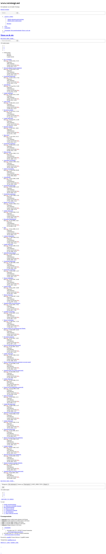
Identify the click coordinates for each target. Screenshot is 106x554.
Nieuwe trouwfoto (8, 294)
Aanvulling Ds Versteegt (10, 252)
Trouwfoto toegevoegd (9, 429)
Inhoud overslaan (5, 9)
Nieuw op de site (7, 35)
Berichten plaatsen (8, 126)
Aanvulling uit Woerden (10, 160)
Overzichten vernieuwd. (10, 194)
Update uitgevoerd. (8, 118)
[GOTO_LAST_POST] (19, 65)
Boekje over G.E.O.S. (9, 202)
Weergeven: (5, 484)
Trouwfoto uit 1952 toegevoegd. (12, 412)
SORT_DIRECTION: (37, 484)
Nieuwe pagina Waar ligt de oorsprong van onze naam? (17, 362)
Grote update (7, 101)
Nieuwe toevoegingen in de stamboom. (13, 437)
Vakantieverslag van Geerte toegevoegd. (13, 370)
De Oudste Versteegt (9, 337)
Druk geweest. (7, 152)
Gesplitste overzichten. (9, 311)
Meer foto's (6, 135)
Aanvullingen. (7, 177)
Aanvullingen (7, 84)
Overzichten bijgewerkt (9, 76)
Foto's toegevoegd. (8, 395)
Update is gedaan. (8, 446)
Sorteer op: (20, 484)
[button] (4, 50)
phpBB (8, 537)
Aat (7, 61)
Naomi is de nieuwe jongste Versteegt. (13, 463)
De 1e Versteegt (7, 59)
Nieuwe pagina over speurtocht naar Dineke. (15, 328)
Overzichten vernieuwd (9, 143)
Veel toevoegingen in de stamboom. (12, 454)
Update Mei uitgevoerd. (9, 404)
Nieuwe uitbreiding (8, 278)
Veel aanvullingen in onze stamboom (13, 68)
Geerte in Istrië (7, 286)
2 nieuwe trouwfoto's (9, 236)
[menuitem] (15, 19)
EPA (5, 227)
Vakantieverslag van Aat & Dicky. (12, 303)
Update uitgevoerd (8, 93)
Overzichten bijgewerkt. (10, 185)
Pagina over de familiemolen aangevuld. (13, 387)
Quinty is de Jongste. (9, 168)
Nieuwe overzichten (9, 320)
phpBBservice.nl (12, 540)
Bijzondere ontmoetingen (10, 219)
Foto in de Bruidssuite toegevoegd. (12, 345)
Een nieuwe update (8, 110)
